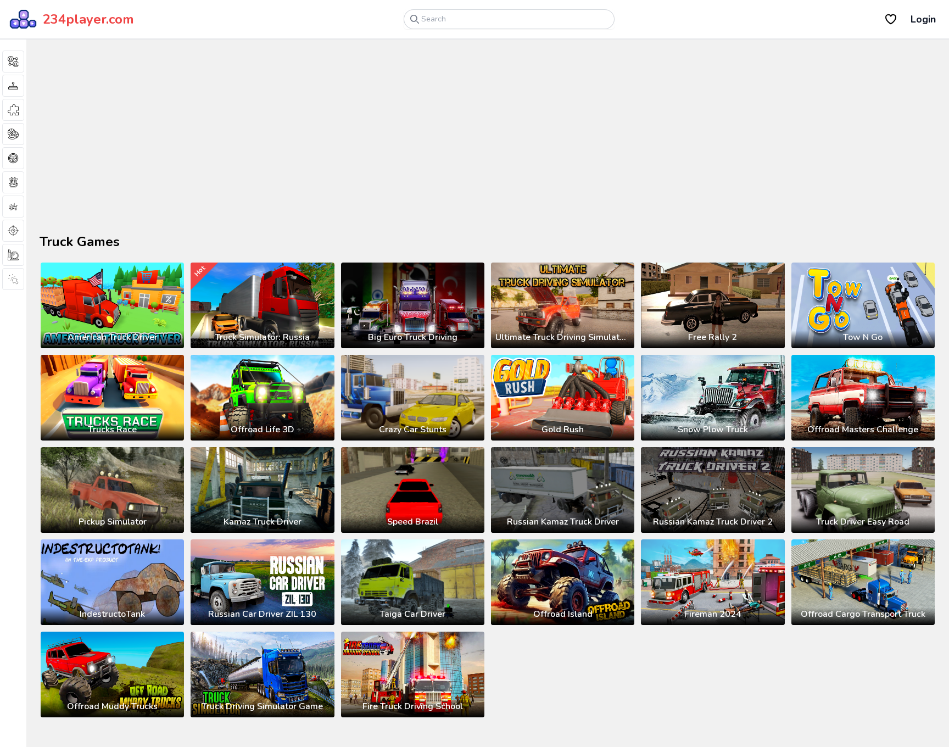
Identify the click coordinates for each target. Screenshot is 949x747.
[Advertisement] (170, 145)
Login (923, 19)
